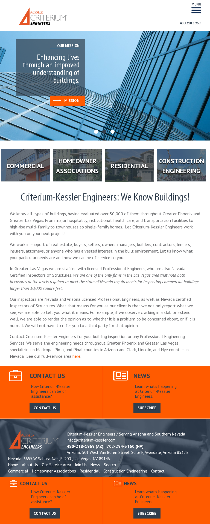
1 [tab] (97, 132)
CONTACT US (45, 407)
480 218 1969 (190, 23)
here (76, 356)
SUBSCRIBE (147, 407)
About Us (30, 464)
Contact (158, 471)
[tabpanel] (105, 86)
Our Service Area (56, 464)
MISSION (72, 100)
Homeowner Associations (54, 471)
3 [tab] (113, 132)
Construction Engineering (125, 471)
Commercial (18, 471)
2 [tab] (105, 132)
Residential (90, 471)
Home (13, 464)
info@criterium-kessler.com (91, 440)
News (95, 464)
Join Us (81, 464)
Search (110, 464)
